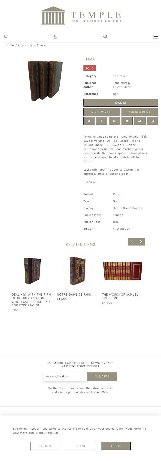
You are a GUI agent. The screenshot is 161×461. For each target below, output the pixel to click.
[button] (55, 36)
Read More (45, 446)
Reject (80, 446)
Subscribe (102, 376)
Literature (25, 45)
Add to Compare (140, 111)
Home (10, 45)
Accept (116, 446)
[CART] (5, 36)
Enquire (120, 102)
